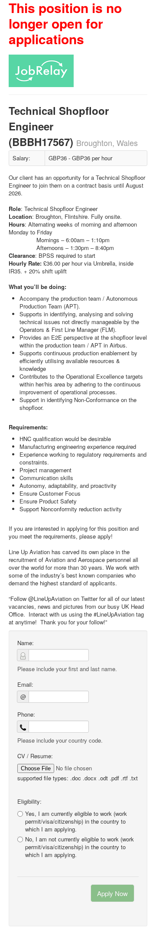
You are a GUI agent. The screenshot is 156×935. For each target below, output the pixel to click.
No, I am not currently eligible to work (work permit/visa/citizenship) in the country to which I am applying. (79, 847)
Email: (25, 684)
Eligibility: (29, 801)
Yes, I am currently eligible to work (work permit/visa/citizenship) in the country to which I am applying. (76, 821)
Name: (25, 643)
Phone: (26, 714)
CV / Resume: (35, 756)
